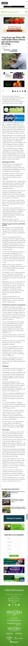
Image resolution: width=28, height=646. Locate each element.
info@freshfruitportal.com (14, 598)
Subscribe (27, 517)
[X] (20, 91)
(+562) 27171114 (14, 596)
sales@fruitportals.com (14, 600)
